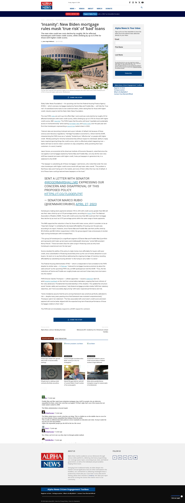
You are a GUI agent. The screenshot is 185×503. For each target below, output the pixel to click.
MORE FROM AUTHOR (60, 338)
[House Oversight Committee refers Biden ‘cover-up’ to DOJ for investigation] (74, 350)
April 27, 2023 (86, 204)
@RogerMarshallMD (61, 182)
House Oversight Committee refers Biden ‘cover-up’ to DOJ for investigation (73, 360)
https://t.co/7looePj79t (63, 194)
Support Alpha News (90, 14)
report (90, 213)
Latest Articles (50, 20)
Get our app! (176, 498)
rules (53, 116)
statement (89, 279)
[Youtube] (142, 2)
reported (57, 121)
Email (117, 39)
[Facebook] (129, 2)
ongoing (47, 281)
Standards (77, 501)
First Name (119, 47)
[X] (139, 2)
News (72, 9)
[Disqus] (74, 419)
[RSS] (136, 2)
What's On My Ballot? (121, 92)
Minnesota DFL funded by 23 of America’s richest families (92, 331)
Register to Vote (119, 88)
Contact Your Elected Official (123, 94)
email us (91, 475)
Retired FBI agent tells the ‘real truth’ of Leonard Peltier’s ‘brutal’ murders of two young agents (74, 383)
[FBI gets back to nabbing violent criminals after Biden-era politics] (51, 372)
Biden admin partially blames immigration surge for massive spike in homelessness (97, 383)
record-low (71, 126)
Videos (81, 9)
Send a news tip (72, 14)
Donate (109, 9)
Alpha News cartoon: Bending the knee (53, 330)
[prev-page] (42, 389)
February (64, 266)
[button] (141, 8)
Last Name (119, 55)
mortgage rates (74, 123)
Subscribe (128, 73)
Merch (99, 9)
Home (42, 20)
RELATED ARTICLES (47, 338)
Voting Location (119, 90)
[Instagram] (133, 2)
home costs (87, 123)
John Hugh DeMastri (48, 41)
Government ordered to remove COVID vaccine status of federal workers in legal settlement (96, 360)
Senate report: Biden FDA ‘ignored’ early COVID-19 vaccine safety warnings (50, 360)
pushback (54, 281)
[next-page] (45, 389)
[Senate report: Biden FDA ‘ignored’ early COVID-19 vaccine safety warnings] (51, 350)
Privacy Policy (64, 501)
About (90, 9)
